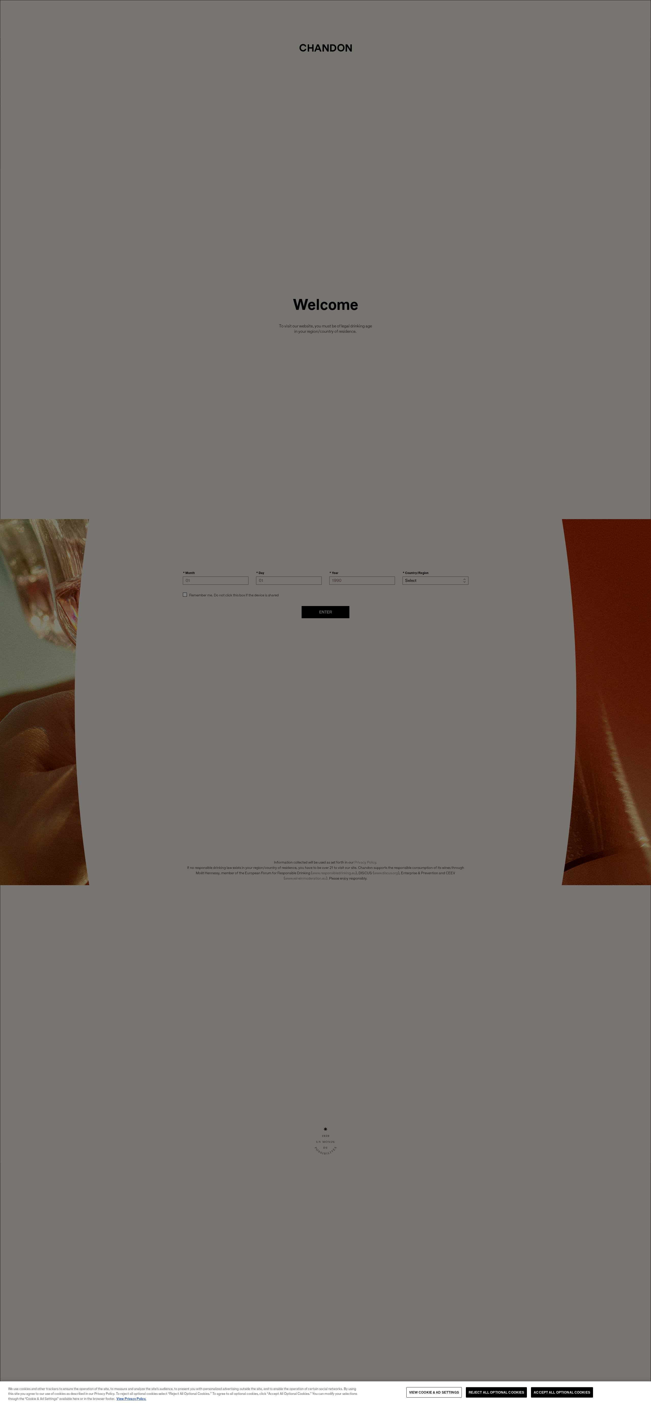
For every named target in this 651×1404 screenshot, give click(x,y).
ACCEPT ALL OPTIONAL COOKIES (562, 1392)
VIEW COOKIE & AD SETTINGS (434, 1392)
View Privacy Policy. (131, 1399)
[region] (325, 1392)
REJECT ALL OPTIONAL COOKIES (496, 1392)
